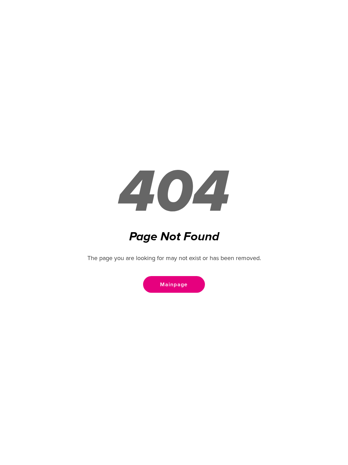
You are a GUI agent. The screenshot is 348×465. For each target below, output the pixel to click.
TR (315, 23)
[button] (15, 24)
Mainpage (174, 284)
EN (331, 23)
